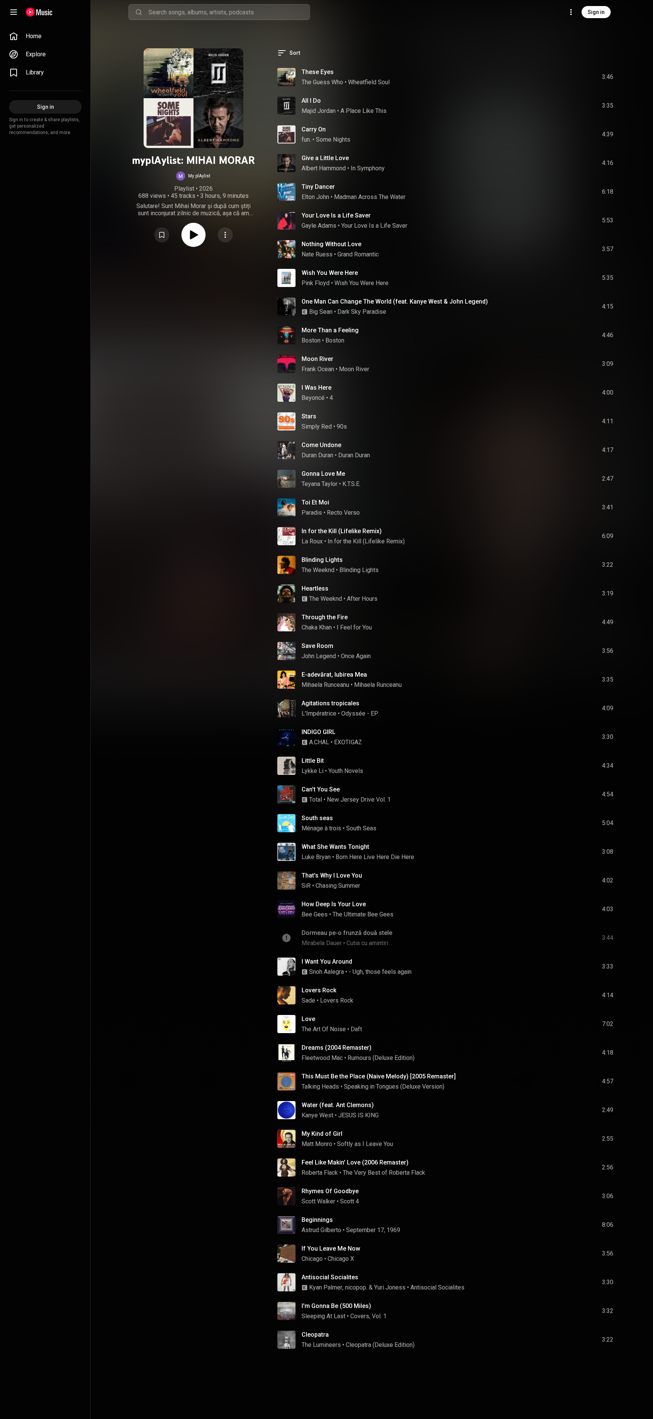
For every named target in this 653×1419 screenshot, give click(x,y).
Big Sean (321, 311)
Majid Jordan (319, 110)
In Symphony (368, 168)
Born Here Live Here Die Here (375, 857)
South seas (317, 818)
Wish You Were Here (330, 272)
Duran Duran (317, 455)
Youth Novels (345, 770)
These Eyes (318, 72)
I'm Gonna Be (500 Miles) (336, 1305)
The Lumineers (321, 1344)
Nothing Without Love (331, 244)
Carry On (314, 129)
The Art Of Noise (324, 1029)
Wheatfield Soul (369, 82)
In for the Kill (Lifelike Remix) (342, 531)
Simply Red (317, 426)
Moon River (317, 358)
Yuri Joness (389, 1287)
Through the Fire (325, 617)
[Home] (39, 12)
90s (342, 426)
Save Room (317, 645)
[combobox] (229, 12)
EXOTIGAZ (348, 742)
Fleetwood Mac (322, 1057)
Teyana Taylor (319, 483)
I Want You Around (327, 961)
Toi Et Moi (315, 502)
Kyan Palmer (325, 1287)
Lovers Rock (319, 990)
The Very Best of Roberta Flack (384, 1172)
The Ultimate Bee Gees (363, 914)
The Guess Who (322, 82)
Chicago (312, 1258)
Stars (309, 416)
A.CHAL (319, 742)
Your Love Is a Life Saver (336, 215)
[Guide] (13, 12)
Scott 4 (349, 1201)
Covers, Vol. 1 (368, 1316)
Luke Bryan (316, 857)
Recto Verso (343, 512)
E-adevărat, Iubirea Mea (334, 674)
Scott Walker (318, 1201)
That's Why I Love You (332, 875)
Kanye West (317, 1115)
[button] (193, 176)
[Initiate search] (139, 12)
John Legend (319, 656)
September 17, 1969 (373, 1230)
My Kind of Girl (322, 1133)
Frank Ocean (318, 369)
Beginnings (317, 1219)
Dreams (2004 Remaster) (336, 1047)
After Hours (362, 598)
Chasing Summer (338, 885)
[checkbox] (608, 77)
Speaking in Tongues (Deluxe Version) (394, 1086)
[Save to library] (161, 234)
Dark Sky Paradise (361, 311)
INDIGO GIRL (319, 732)
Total (315, 799)
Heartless (315, 588)
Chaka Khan (317, 627)
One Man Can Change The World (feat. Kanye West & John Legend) (395, 301)
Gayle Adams (319, 225)
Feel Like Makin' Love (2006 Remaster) (355, 1162)
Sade (308, 1000)
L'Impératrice (319, 713)
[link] (45, 36)
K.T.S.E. (351, 483)
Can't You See (321, 789)
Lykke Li (312, 770)
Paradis (312, 512)
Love (308, 1019)
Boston (311, 340)
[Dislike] (565, 77)
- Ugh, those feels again (380, 971)
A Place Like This (363, 110)
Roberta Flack (320, 1172)
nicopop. (356, 1287)
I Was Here (316, 387)
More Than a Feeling (330, 330)
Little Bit (313, 760)
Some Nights (333, 139)
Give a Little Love (325, 158)
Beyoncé (313, 397)
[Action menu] (225, 235)
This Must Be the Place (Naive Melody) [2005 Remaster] (379, 1076)
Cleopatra (315, 1334)
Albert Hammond (324, 168)
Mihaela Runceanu (325, 684)
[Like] (550, 77)
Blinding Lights (322, 559)
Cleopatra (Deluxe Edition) (380, 1344)
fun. (306, 139)
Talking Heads (320, 1086)
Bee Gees (315, 914)
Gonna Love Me (323, 473)
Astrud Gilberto (321, 1230)
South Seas (361, 828)
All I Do (311, 100)
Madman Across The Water (369, 197)
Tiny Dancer (318, 186)
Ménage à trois (321, 828)
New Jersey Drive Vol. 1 (359, 799)
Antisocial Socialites (330, 1277)
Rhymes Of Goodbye (330, 1191)
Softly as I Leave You (365, 1144)
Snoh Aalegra (326, 971)
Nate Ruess (317, 254)
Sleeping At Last (323, 1316)
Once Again (356, 656)
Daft (356, 1029)
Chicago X (341, 1258)
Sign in (596, 12)
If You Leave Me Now (331, 1248)
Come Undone (321, 445)
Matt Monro (317, 1144)
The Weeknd (318, 570)
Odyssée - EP (359, 713)
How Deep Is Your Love (334, 904)
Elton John (315, 197)
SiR (306, 885)
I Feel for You (354, 627)
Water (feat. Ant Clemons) (338, 1105)
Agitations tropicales (330, 703)
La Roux (312, 541)
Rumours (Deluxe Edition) (381, 1057)
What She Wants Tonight (335, 846)
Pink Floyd (316, 283)
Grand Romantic (358, 254)
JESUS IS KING (358, 1115)
